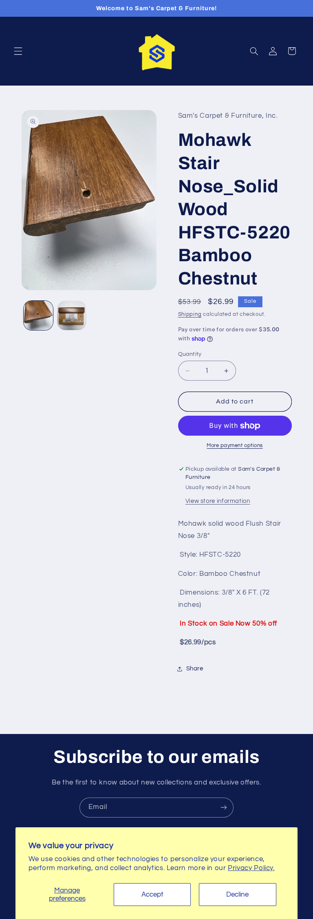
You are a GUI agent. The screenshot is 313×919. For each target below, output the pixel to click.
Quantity (190, 354)
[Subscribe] (223, 808)
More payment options (235, 445)
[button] (18, 51)
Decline (237, 894)
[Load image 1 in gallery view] (38, 315)
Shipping (190, 314)
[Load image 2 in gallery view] (71, 315)
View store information (217, 501)
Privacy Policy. (251, 868)
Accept (152, 894)
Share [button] (194, 669)
